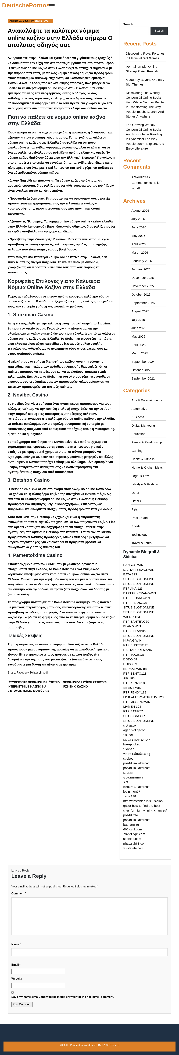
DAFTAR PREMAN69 (138, 650)
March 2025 (139, 353)
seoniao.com (132, 839)
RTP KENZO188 (134, 683)
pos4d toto (130, 815)
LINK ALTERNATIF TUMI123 (143, 697)
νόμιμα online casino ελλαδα (91, 221)
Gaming (136, 450)
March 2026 (139, 252)
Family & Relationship (146, 442)
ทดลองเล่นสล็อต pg (136, 754)
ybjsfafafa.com (133, 848)
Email (15, 964)
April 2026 (138, 244)
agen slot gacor (134, 730)
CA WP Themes (110, 1045)
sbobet (128, 758)
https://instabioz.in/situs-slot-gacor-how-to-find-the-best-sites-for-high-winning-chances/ (145, 805)
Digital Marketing (143, 425)
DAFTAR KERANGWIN (139, 593)
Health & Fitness (143, 459)
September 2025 (143, 303)
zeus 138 (129, 796)
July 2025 (138, 319)
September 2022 (143, 378)
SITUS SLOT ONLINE (138, 579)
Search (128, 24)
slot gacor (130, 725)
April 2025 (138, 345)
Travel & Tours (141, 543)
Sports (136, 526)
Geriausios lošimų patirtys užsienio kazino (85, 684)
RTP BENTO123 (134, 673)
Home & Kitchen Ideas (147, 467)
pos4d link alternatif (136, 763)
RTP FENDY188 (134, 692)
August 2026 (140, 210)
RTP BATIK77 (133, 711)
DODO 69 (130, 659)
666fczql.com (132, 829)
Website (16, 978)
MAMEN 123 (132, 706)
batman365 (131, 824)
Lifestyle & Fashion (144, 484)
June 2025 (138, 328)
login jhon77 (131, 791)
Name (16, 944)
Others (136, 501)
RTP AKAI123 (133, 588)
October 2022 (141, 370)
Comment (18, 893)
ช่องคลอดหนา (133, 777)
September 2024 (143, 361)
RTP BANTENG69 (136, 621)
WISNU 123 (131, 617)
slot (125, 782)
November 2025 (142, 286)
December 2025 (142, 277)
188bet (128, 735)
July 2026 (138, 219)
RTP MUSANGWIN (136, 702)
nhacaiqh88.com (134, 843)
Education (138, 434)
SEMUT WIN (132, 687)
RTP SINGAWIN (134, 631)
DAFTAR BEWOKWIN (138, 569)
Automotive (139, 408)
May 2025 (138, 336)
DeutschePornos (26, 5)
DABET (128, 772)
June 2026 (138, 227)
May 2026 (138, 236)
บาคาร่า (128, 749)
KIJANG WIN (132, 640)
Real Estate (139, 518)
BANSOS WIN (133, 565)
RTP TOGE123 (134, 654)
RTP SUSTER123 (135, 645)
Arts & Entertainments (146, 400)
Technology (139, 534)
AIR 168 (129, 678)
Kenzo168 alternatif (136, 787)
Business (137, 417)
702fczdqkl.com (134, 834)
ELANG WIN (132, 626)
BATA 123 (130, 574)
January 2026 (141, 269)
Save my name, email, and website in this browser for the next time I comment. (62, 996)
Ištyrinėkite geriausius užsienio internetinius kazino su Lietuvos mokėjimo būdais (34, 686)
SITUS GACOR (134, 716)
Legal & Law (140, 476)
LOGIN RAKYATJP (136, 739)
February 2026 (141, 261)
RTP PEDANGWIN (136, 598)
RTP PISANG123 (135, 602)
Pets (134, 509)
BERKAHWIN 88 (135, 669)
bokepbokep (131, 744)
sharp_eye (41, 20)
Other (135, 492)
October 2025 (141, 294)
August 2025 (140, 311)
